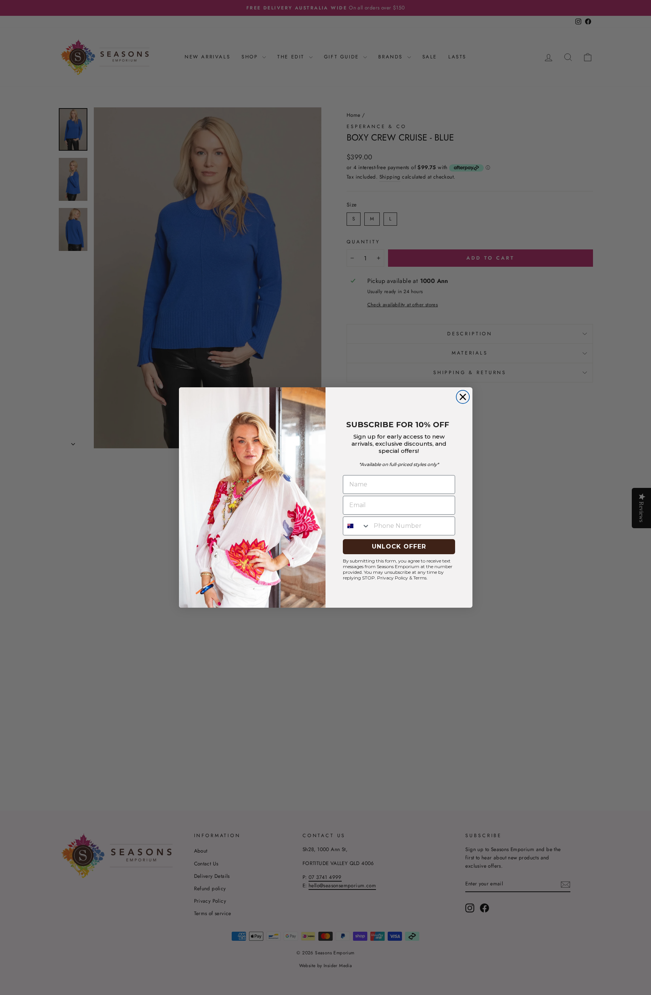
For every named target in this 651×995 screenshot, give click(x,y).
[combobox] (356, 526)
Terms (419, 578)
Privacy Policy (392, 578)
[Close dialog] (462, 397)
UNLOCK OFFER (399, 546)
